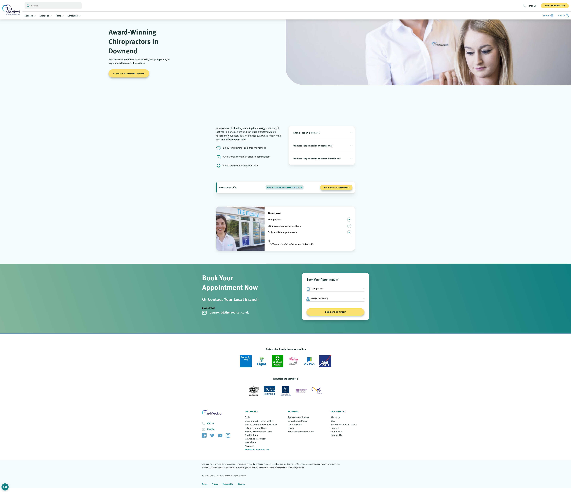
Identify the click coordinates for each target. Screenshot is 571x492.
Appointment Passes (298, 417)
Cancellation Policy (297, 421)
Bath (247, 417)
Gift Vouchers (295, 424)
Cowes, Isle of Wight (255, 438)
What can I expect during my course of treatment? (317, 158)
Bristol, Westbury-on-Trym (258, 431)
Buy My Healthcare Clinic (344, 424)
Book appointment (335, 312)
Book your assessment (336, 187)
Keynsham (250, 442)
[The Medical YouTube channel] (220, 434)
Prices (291, 428)
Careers (335, 428)
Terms (204, 484)
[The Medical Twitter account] (212, 434)
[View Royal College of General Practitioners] (285, 390)
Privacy (215, 484)
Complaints (336, 431)
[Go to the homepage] (11, 9)
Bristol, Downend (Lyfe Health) (261, 424)
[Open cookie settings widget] (5, 487)
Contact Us (336, 435)
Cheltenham (251, 435)
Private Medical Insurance (301, 431)
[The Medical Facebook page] (204, 434)
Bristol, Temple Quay (256, 428)
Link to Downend (225, 208)
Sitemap (241, 484)
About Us (335, 417)
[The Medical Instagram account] (228, 434)
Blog (333, 421)
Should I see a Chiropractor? (306, 132)
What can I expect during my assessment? (313, 145)
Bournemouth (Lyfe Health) (259, 421)
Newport (249, 446)
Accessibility (228, 484)
